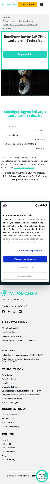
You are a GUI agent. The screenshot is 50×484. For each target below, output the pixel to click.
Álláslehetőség (8, 459)
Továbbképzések (9, 383)
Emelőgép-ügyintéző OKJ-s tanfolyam (20, 24)
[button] (42, 4)
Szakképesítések (9, 379)
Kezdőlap (7, 17)
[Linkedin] (20, 311)
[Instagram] (9, 311)
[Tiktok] (14, 311)
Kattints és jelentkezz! (24, 167)
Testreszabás (23, 267)
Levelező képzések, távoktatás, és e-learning (21, 391)
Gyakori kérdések (9, 414)
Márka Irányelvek (9, 451)
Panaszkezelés (8, 422)
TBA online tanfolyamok (12, 398)
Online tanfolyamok (10, 387)
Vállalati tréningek (10, 402)
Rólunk (5, 440)
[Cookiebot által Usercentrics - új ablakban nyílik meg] (35, 206)
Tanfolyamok (7, 375)
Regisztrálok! (25, 54)
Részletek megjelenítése (30, 250)
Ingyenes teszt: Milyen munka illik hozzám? (21, 394)
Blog (4, 455)
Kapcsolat (6, 444)
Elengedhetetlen (25, 276)
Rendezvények (8, 447)
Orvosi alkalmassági (11, 426)
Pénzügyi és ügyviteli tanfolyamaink (19, 21)
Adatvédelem (8, 418)
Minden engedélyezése (25, 259)
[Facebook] (3, 311)
